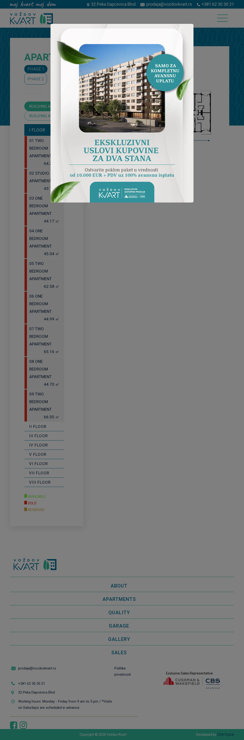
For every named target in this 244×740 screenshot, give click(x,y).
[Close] (179, 29)
